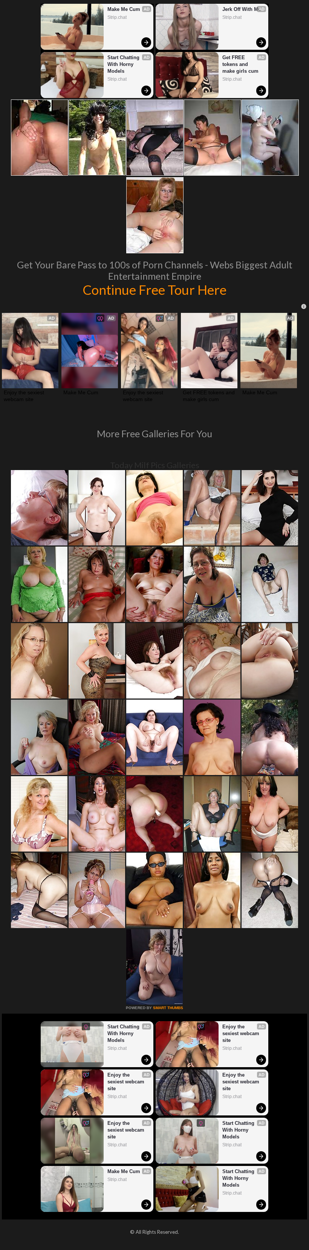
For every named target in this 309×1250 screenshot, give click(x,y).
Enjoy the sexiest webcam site (25, 395)
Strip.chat (117, 17)
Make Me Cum (123, 9)
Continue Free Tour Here (154, 289)
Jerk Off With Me (241, 9)
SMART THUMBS (168, 1008)
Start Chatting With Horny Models (124, 64)
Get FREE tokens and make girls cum (240, 64)
